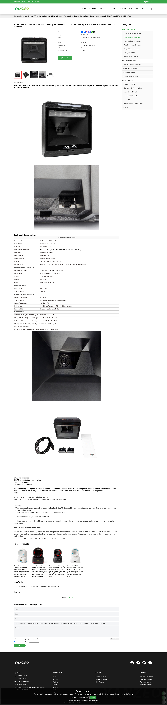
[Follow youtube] (132, 662)
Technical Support (145, 682)
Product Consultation (146, 677)
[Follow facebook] (138, 662)
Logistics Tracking (146, 684)
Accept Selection (83, 697)
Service (114, 8)
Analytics (80, 700)
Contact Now (65, 58)
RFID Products (100, 682)
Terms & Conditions (34, 642)
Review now (70, 597)
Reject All (73, 697)
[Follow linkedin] (144, 662)
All (20, 16)
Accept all (93, 697)
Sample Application (146, 679)
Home (84, 8)
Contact (143, 8)
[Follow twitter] (150, 662)
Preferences (88, 700)
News (131, 8)
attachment (115, 639)
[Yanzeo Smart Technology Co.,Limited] (22, 8)
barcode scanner (45, 586)
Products (104, 8)
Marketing (95, 700)
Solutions (92, 8)
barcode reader (55, 586)
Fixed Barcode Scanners (42, 16)
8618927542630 (21, 684)
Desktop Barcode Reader (33, 586)
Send (19, 645)
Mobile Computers (101, 679)
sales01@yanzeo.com (23, 681)
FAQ (136, 8)
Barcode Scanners (28, 16)
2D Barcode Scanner (19, 586)
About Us (123, 8)
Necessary (73, 700)
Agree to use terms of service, (27, 642)
